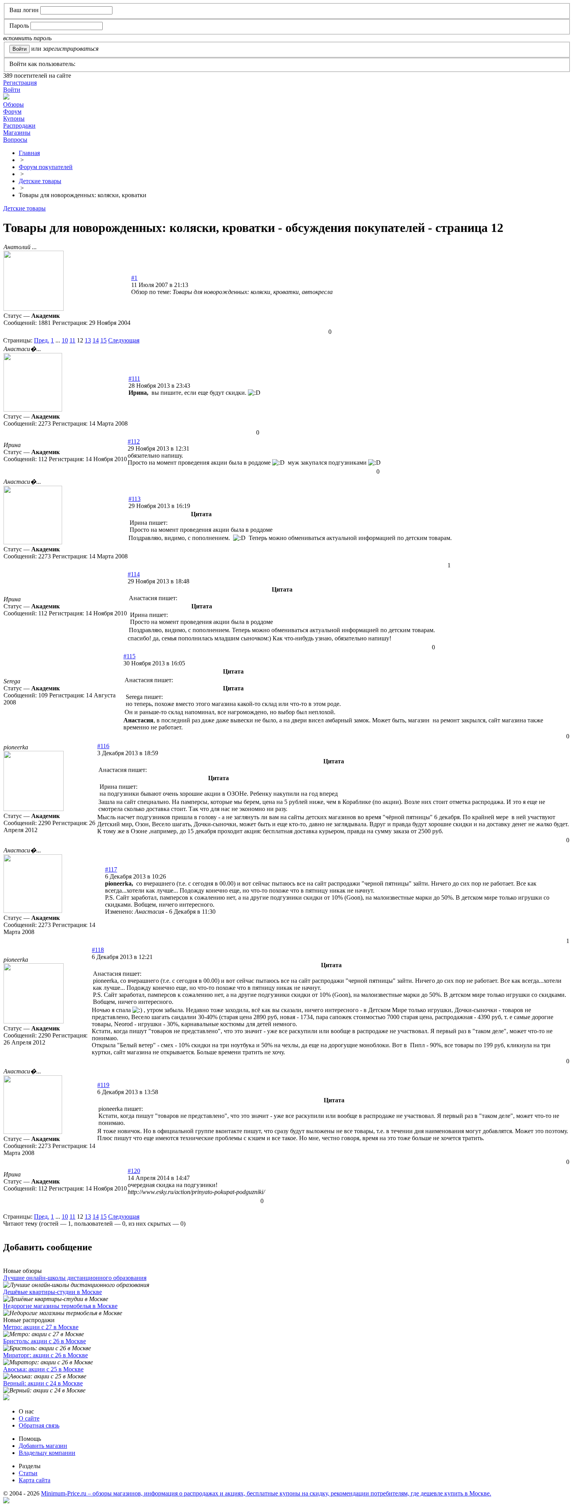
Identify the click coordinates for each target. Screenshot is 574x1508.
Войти (11, 89)
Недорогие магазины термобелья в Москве (60, 1306)
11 (72, 340)
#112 (134, 441)
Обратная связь (39, 1425)
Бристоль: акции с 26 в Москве (44, 1341)
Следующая (123, 340)
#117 (111, 869)
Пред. (41, 340)
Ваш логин (24, 10)
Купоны (14, 118)
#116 (103, 746)
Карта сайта (34, 1480)
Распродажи (19, 125)
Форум (12, 111)
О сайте (29, 1418)
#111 (134, 378)
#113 (134, 499)
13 (88, 340)
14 (96, 340)
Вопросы (15, 139)
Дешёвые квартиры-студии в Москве (52, 1292)
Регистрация (20, 82)
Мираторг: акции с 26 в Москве (45, 1355)
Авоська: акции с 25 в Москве (43, 1369)
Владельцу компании (47, 1452)
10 (65, 340)
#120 (134, 1171)
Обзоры (13, 104)
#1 (134, 278)
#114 (134, 574)
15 (103, 340)
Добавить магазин (43, 1445)
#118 (98, 950)
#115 (129, 656)
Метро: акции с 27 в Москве (40, 1327)
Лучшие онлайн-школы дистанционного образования (74, 1277)
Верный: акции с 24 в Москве (43, 1383)
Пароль (19, 25)
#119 (103, 1085)
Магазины (16, 132)
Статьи (28, 1473)
